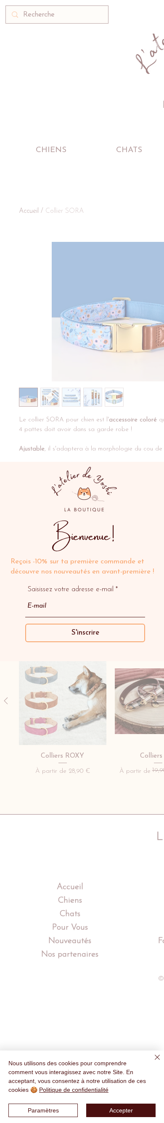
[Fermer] (152, 1062)
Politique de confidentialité (73, 1089)
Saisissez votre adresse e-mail (70, 589)
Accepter (121, 1110)
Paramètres (43, 1110)
